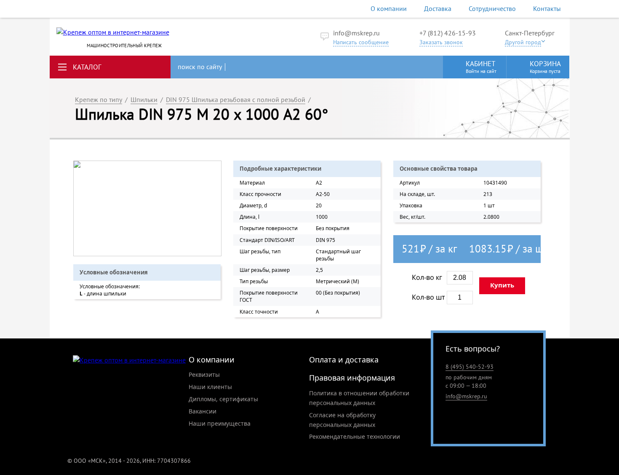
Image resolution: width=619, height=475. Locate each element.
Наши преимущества (220, 423)
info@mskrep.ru (356, 33)
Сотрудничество (492, 8)
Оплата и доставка (344, 359)
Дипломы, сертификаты (223, 399)
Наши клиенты (210, 387)
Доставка (437, 8)
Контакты (547, 8)
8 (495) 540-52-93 (470, 366)
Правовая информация (352, 378)
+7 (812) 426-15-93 (447, 33)
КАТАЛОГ (87, 67)
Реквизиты (204, 374)
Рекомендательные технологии (354, 436)
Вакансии (202, 411)
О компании (389, 8)
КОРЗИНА (545, 66)
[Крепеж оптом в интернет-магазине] (129, 360)
